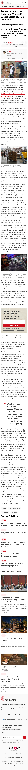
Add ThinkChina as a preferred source (15, 45)
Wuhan (4, 508)
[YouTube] (9, 714)
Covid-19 (14, 512)
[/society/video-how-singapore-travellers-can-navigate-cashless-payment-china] (14, 583)
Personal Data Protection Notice (14, 757)
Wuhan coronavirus (14, 508)
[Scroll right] (26, 6)
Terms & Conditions (18, 754)
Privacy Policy (20, 330)
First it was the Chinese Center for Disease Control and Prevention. (14, 94)
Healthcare (5, 512)
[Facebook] (16, 714)
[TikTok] (12, 714)
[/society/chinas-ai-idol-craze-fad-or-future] (14, 624)
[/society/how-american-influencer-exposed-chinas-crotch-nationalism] (14, 663)
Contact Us (8, 754)
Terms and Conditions (8, 330)
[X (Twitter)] (2, 714)
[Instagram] (5, 714)
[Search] (22, 2)
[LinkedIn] (19, 714)
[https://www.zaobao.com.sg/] (14, 749)
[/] (6, 2)
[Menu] (26, 2)
